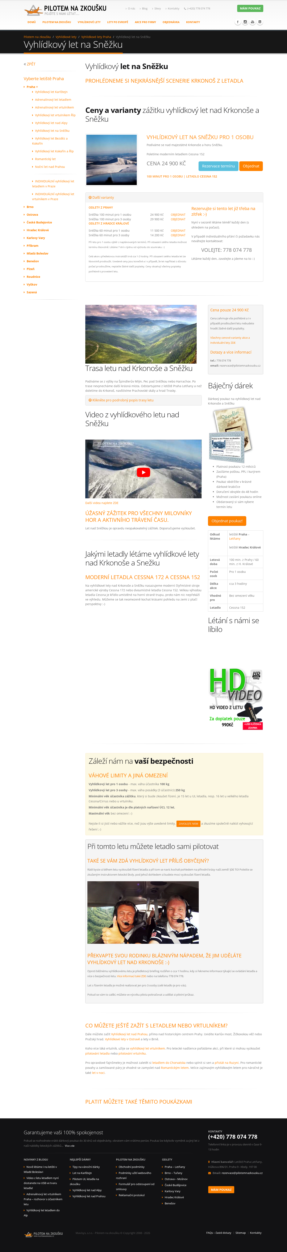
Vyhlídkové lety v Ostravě (122, 1039)
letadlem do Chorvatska (169, 1063)
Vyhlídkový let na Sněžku (52, 131)
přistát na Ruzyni (227, 1063)
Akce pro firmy (145, 22)
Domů (32, 22)
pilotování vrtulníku (132, 1053)
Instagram (245, 22)
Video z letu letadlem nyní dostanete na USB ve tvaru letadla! (41, 1183)
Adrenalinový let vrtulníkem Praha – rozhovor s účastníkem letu (43, 1199)
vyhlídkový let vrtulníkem (147, 1048)
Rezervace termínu (218, 165)
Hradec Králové (174, 1197)
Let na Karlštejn (82, 1173)
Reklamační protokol (132, 1195)
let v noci (98, 1073)
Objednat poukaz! (227, 520)
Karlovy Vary (172, 1191)
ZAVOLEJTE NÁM (188, 823)
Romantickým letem (175, 1068)
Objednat (251, 165)
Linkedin (260, 22)
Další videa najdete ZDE (101, 503)
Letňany (234, 538)
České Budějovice (175, 1185)
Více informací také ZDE (131, 976)
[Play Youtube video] (143, 472)
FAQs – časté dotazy (218, 1233)
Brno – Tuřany (173, 1173)
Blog (144, 8)
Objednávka (171, 22)
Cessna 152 (208, 176)
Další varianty (103, 197)
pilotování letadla (97, 1053)
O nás (131, 8)
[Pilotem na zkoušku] (66, 14)
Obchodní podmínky (132, 1167)
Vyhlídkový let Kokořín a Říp (54, 151)
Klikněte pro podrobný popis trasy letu (123, 400)
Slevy (157, 8)
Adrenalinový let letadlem (53, 100)
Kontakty (173, 8)
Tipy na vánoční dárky (86, 1167)
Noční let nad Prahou (50, 167)
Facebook (238, 22)
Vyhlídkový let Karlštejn (51, 92)
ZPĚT (31, 64)
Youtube (252, 22)
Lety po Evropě (117, 22)
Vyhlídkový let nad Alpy (51, 123)
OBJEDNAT (178, 215)
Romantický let (45, 159)
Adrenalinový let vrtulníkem (54, 107)
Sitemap (241, 1233)
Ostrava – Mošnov (176, 1179)
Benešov (170, 1203)
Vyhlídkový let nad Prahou (129, 1034)
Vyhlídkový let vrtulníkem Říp (55, 115)
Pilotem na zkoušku (56, 22)
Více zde (70, 1146)
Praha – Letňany (175, 1167)
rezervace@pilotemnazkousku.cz (242, 1173)
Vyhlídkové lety (89, 22)
